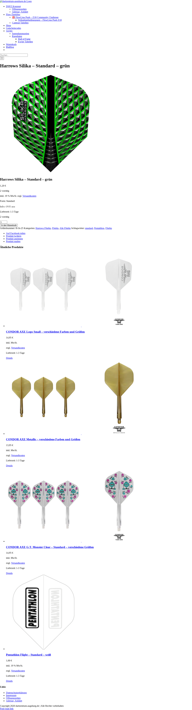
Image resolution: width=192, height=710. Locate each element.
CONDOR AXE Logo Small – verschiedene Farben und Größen (45, 331)
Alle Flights (65, 228)
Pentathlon (99, 228)
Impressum (11, 695)
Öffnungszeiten (13, 698)
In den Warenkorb (8, 225)
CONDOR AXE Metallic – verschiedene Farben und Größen (43, 439)
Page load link (7, 708)
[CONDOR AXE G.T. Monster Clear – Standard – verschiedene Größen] (99, 505)
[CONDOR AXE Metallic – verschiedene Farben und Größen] (99, 397)
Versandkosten (29, 196)
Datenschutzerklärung (16, 692)
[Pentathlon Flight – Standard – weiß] (99, 612)
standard (89, 228)
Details (9, 358)
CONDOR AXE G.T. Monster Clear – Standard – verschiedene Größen (50, 547)
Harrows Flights (43, 228)
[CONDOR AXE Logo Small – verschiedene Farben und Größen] (99, 289)
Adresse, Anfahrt (14, 700)
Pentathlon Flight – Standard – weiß (28, 654)
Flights (55, 228)
